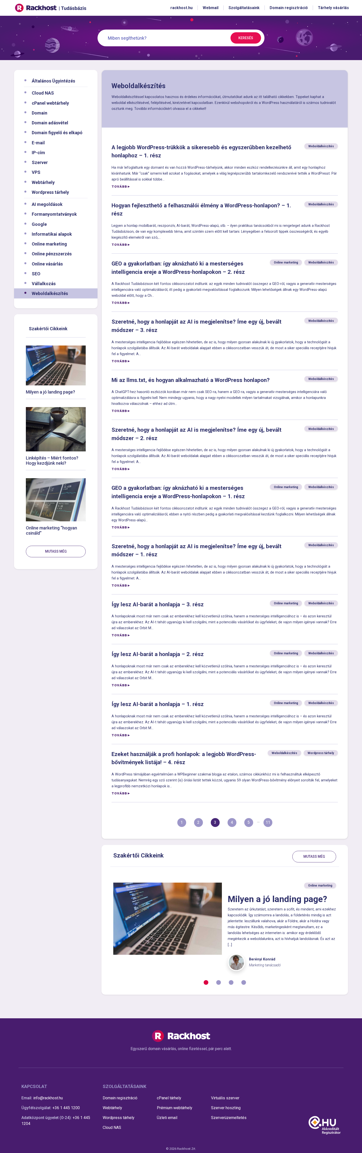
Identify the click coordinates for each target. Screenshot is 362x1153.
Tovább (119, 186)
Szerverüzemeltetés (229, 1117)
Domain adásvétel (50, 122)
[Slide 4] (243, 982)
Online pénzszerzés (52, 253)
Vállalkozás (44, 283)
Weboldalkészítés (50, 293)
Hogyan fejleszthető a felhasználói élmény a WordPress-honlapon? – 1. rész (201, 209)
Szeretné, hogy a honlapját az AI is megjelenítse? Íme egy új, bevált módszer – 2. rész (196, 434)
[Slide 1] (206, 982)
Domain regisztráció (120, 1098)
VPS (36, 172)
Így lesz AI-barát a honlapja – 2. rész (158, 654)
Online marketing (49, 244)
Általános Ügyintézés (53, 80)
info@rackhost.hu (48, 1098)
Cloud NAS (43, 93)
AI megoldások (47, 204)
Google (39, 224)
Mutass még (56, 551)
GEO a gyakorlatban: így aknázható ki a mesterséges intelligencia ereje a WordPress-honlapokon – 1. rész (178, 492)
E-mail (38, 142)
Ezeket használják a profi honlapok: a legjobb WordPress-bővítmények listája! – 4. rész (184, 758)
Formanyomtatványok (54, 214)
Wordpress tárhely (50, 192)
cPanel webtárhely (50, 102)
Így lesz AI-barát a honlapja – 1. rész (158, 704)
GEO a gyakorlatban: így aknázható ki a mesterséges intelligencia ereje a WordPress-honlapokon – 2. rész (178, 267)
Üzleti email (167, 1117)
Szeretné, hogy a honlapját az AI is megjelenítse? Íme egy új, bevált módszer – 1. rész (196, 550)
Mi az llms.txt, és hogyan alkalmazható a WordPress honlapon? (191, 380)
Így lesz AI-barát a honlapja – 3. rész (158, 604)
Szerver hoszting (226, 1107)
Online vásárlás (47, 263)
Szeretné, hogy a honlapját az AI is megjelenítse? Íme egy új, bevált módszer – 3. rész (196, 325)
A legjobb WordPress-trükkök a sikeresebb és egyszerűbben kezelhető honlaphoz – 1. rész (201, 151)
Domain (39, 112)
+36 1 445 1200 (66, 1107)
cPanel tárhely (169, 1098)
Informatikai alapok (52, 233)
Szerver (40, 162)
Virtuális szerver (225, 1098)
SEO (36, 273)
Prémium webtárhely (174, 1107)
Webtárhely (43, 182)
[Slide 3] (231, 982)
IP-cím (38, 152)
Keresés (245, 38)
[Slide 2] (218, 982)
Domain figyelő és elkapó (57, 132)
